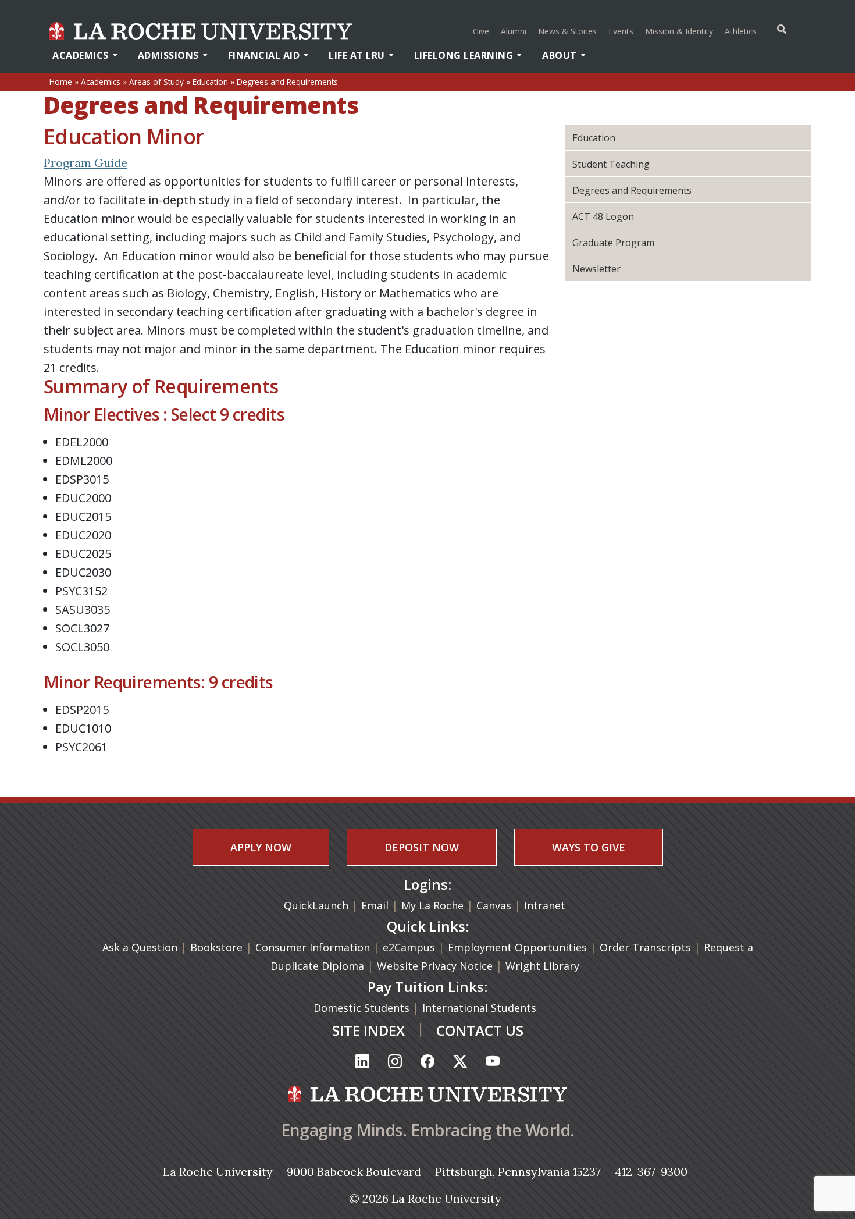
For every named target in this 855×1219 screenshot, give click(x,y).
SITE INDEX (368, 1030)
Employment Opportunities (517, 947)
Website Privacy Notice (436, 966)
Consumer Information (312, 947)
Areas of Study (156, 81)
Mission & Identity (679, 31)
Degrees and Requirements (632, 190)
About (559, 55)
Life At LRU (357, 55)
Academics (80, 55)
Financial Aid (264, 55)
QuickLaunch (316, 905)
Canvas (493, 905)
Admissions (168, 55)
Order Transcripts (647, 947)
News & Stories (567, 31)
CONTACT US (479, 1030)
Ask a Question (139, 947)
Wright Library (542, 966)
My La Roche (432, 905)
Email (375, 905)
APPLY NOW (260, 847)
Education (210, 81)
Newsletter (596, 268)
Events (620, 31)
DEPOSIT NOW (421, 847)
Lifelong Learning (464, 55)
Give (481, 31)
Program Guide (85, 162)
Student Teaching (611, 164)
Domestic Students (363, 1008)
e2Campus (409, 947)
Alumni (513, 31)
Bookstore (216, 947)
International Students (480, 1008)
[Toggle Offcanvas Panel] (781, 29)
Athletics (742, 31)
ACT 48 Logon (603, 216)
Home (60, 81)
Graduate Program (613, 242)
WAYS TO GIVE (588, 847)
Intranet (544, 905)
